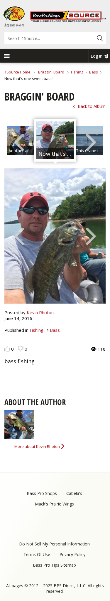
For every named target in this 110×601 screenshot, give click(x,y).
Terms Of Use (36, 554)
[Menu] (6, 56)
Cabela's (74, 493)
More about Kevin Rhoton (37, 446)
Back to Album (92, 106)
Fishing (77, 72)
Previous (19, 141)
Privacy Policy (72, 554)
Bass (93, 72)
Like (7, 348)
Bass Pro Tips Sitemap (54, 565)
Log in (96, 56)
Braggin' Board (51, 72)
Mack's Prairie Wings (54, 504)
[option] (55, 140)
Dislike (20, 348)
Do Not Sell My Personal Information (54, 544)
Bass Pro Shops (42, 493)
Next (91, 141)
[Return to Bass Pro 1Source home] (68, 20)
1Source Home (17, 72)
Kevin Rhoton (40, 312)
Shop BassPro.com (14, 25)
